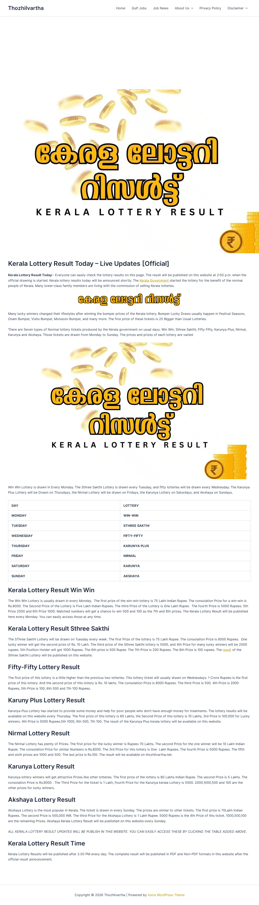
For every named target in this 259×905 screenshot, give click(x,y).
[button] (191, 8)
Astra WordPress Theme (166, 895)
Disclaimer (236, 8)
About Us (182, 8)
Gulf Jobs (139, 8)
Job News (160, 8)
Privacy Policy (210, 8)
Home (120, 8)
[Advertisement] (129, 46)
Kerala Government (154, 280)
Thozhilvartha (26, 8)
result (227, 650)
